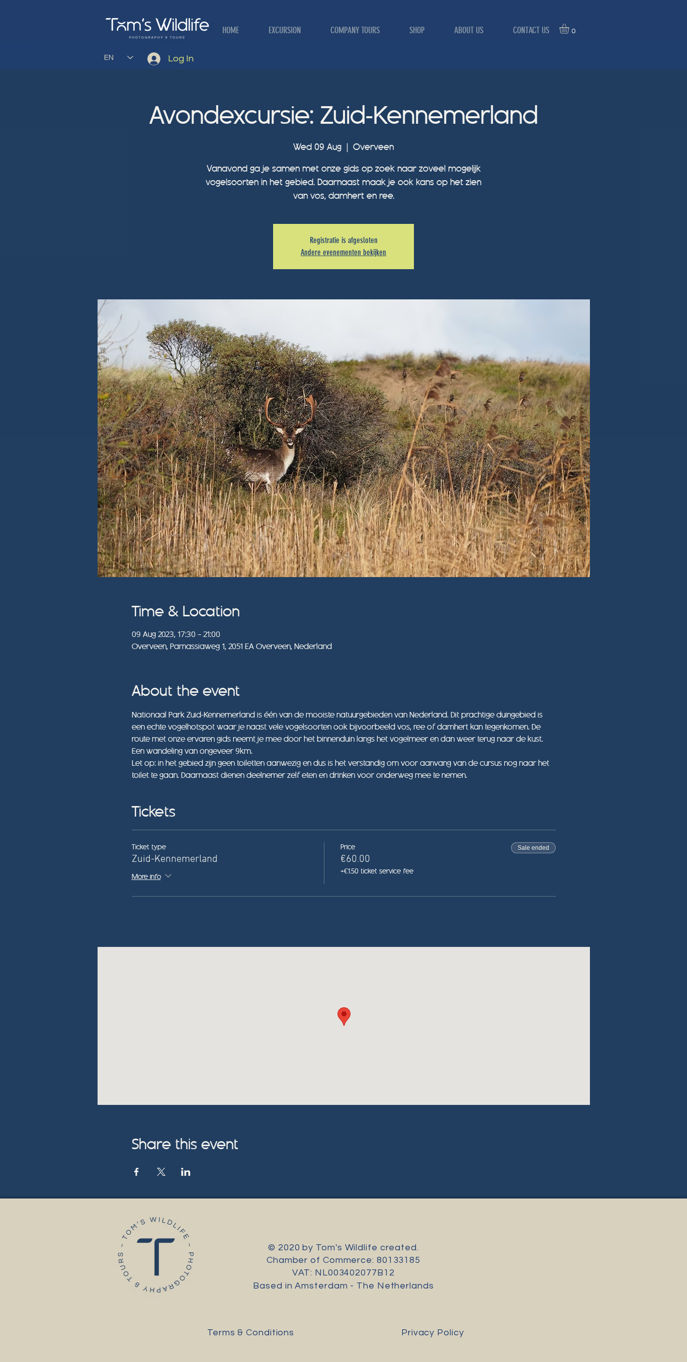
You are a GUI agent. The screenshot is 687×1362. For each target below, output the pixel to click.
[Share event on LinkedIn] (186, 1172)
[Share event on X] (161, 1172)
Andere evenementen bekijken (343, 252)
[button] (570, 29)
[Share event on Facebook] (136, 1172)
